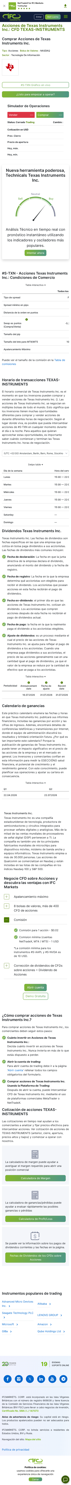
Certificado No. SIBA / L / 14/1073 (20, 1410)
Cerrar (35, 1479)
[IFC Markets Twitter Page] (30, 1379)
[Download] (65, 6)
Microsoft (8, 1324)
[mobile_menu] (65, 16)
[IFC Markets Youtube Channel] (52, 1379)
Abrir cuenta (52, 17)
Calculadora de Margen (35, 1178)
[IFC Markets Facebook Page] (8, 1379)
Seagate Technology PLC (18, 1313)
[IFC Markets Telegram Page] (63, 1379)
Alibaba (42, 1303)
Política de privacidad (15, 1449)
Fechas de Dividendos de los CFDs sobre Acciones (35, 1257)
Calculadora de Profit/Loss (35, 1218)
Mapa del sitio (33, 1439)
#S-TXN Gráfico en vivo (35, 85)
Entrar (39, 17)
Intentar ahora (35, 253)
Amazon (43, 1324)
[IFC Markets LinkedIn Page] (41, 1379)
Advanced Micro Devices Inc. (17, 1303)
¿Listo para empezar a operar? (35, 94)
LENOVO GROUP (48, 1315)
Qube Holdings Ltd (49, 1331)
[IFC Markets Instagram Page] (19, 1379)
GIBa (5, 1331)
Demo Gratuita (36, 996)
